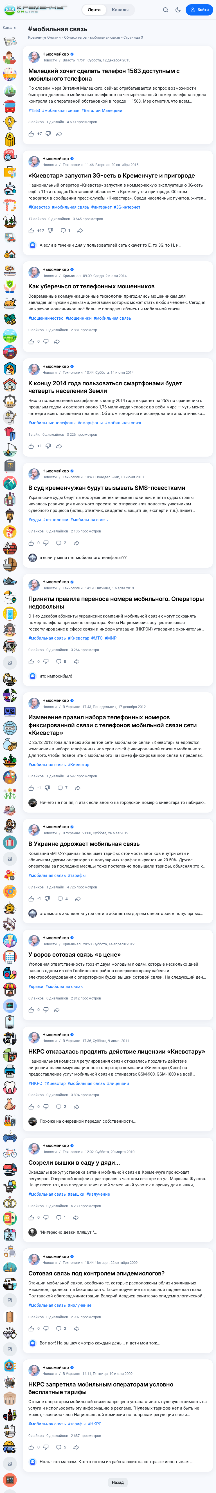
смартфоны (91, 422)
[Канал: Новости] (10, 41)
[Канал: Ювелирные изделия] (10, 1333)
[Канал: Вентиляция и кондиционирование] (10, 1366)
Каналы (120, 9)
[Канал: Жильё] (10, 385)
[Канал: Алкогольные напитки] (10, 499)
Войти (203, 9)
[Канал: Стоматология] (10, 1088)
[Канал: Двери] (10, 1317)
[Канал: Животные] (10, 368)
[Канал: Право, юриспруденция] (10, 466)
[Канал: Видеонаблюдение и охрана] (10, 1349)
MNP (111, 638)
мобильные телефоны (53, 422)
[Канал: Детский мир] (10, 777)
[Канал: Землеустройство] (10, 336)
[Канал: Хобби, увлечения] (10, 859)
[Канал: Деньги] (10, 319)
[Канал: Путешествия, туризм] (10, 483)
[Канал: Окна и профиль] (10, 1480)
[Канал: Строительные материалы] (10, 548)
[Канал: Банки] (10, 1398)
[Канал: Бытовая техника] (10, 1055)
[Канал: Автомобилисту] (10, 238)
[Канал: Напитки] (10, 1415)
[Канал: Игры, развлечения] (10, 74)
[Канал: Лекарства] (10, 973)
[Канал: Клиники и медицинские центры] (10, 957)
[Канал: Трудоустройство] (10, 156)
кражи (37, 986)
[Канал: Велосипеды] (10, 1153)
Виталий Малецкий (103, 110)
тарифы (78, 875)
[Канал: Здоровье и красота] (10, 695)
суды (36, 519)
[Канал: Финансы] (10, 744)
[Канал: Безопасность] (10, 287)
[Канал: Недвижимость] (10, 254)
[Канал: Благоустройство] (10, 90)
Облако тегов (75, 37)
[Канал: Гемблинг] (10, 1218)
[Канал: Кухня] (10, 1284)
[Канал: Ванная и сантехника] (10, 1431)
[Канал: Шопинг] (10, 1186)
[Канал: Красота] (10, 630)
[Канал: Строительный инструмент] (10, 1447)
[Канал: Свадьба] (10, 1202)
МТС (98, 638)
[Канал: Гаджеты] (10, 1039)
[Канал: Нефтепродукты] (10, 1267)
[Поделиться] (59, 134)
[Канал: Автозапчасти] (10, 1382)
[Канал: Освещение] (10, 515)
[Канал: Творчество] (10, 1464)
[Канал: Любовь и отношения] (10, 891)
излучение (99, 1194)
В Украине (71, 707)
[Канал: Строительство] (10, 205)
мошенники (80, 318)
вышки (77, 1194)
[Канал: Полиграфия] (10, 1071)
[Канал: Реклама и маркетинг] (10, 875)
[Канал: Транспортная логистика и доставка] (10, 597)
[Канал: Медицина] (10, 172)
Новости (49, 60)
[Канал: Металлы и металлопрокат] (10, 1235)
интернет (103, 207)
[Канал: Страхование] (10, 646)
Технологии (73, 165)
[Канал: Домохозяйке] (10, 826)
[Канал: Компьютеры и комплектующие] (10, 1169)
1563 (35, 110)
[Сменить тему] (178, 10)
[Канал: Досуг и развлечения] (10, 1137)
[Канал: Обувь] (10, 581)
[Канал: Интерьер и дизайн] (10, 924)
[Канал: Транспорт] (10, 107)
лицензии (119, 1083)
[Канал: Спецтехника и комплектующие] (10, 679)
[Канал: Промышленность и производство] (10, 1120)
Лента (94, 9)
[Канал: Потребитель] (10, 58)
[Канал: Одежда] (10, 434)
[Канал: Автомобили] (10, 352)
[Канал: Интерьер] (10, 1251)
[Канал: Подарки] (10, 842)
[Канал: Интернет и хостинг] (10, 728)
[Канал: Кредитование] (10, 417)
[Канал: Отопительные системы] (10, 1022)
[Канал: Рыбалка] (10, 450)
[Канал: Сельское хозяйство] (10, 221)
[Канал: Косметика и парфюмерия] (10, 941)
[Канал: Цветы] (10, 793)
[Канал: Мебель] (10, 565)
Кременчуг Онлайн (44, 37)
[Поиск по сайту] (165, 10)
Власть (69, 60)
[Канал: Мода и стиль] (10, 1104)
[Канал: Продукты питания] (10, 303)
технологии (57, 519)
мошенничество (47, 318)
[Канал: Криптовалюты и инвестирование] (10, 908)
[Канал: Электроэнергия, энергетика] (10, 123)
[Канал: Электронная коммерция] (10, 712)
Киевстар (40, 207)
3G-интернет (128, 207)
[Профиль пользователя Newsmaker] (34, 57)
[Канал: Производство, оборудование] (10, 401)
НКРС (36, 1083)
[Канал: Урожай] (10, 761)
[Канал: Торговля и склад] (10, 990)
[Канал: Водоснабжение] (10, 189)
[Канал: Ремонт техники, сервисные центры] (10, 1300)
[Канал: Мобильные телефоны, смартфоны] (10, 614)
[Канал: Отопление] (10, 139)
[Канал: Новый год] (10, 663)
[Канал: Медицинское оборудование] (10, 1006)
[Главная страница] (36, 10)
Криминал (72, 276)
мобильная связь (105, 37)
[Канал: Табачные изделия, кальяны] (10, 532)
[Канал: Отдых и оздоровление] (10, 270)
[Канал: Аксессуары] (10, 810)
